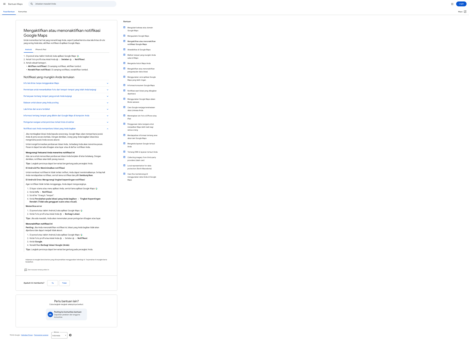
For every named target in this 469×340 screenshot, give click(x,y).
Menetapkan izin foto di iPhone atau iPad (142, 117)
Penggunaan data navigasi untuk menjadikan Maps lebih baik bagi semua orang (141, 127)
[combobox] (75, 4)
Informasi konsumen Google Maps (141, 85)
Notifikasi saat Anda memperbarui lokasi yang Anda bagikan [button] (49, 128)
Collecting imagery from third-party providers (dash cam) (142, 158)
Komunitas (22, 12)
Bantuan (127, 21)
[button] (4, 4)
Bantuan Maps (15, 4)
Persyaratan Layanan (41, 335)
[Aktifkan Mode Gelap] (70, 335)
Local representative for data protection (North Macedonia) (140, 167)
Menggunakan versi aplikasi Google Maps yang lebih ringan (142, 78)
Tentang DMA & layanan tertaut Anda (143, 152)
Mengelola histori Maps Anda (139, 63)
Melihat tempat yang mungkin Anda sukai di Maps (142, 56)
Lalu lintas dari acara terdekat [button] (36, 109)
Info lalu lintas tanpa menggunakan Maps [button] (41, 83)
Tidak (64, 283)
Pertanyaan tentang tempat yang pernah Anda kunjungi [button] (47, 96)
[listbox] (59, 335)
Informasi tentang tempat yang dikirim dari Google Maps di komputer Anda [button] (56, 115)
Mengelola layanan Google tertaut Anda (141, 145)
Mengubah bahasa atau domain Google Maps (140, 29)
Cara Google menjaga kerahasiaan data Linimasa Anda (141, 108)
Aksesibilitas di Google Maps (139, 50)
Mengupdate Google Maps (138, 36)
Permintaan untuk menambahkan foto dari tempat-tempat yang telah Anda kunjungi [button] (59, 89)
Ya (53, 283)
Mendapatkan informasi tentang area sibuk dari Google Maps (142, 136)
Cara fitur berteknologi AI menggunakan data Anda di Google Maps (142, 177)
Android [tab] (28, 49)
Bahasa (56, 332)
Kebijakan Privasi (27, 335)
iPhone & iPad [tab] (40, 49)
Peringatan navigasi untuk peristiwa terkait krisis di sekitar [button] (48, 122)
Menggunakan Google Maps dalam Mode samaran (141, 100)
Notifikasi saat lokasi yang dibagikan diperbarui (142, 92)
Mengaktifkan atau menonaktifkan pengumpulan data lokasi (141, 70)
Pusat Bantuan (9, 12)
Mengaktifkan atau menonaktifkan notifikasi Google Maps (142, 42)
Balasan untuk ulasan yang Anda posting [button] (41, 102)
